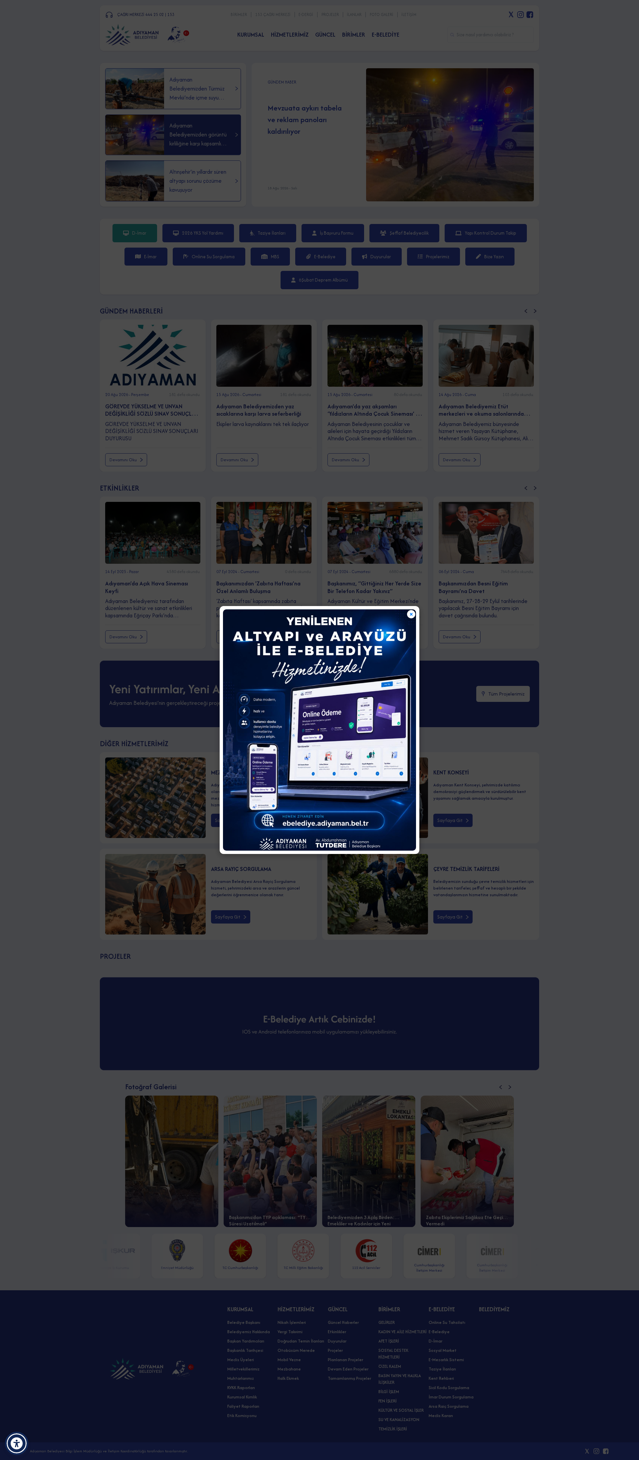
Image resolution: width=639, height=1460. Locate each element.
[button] (17, 1443)
